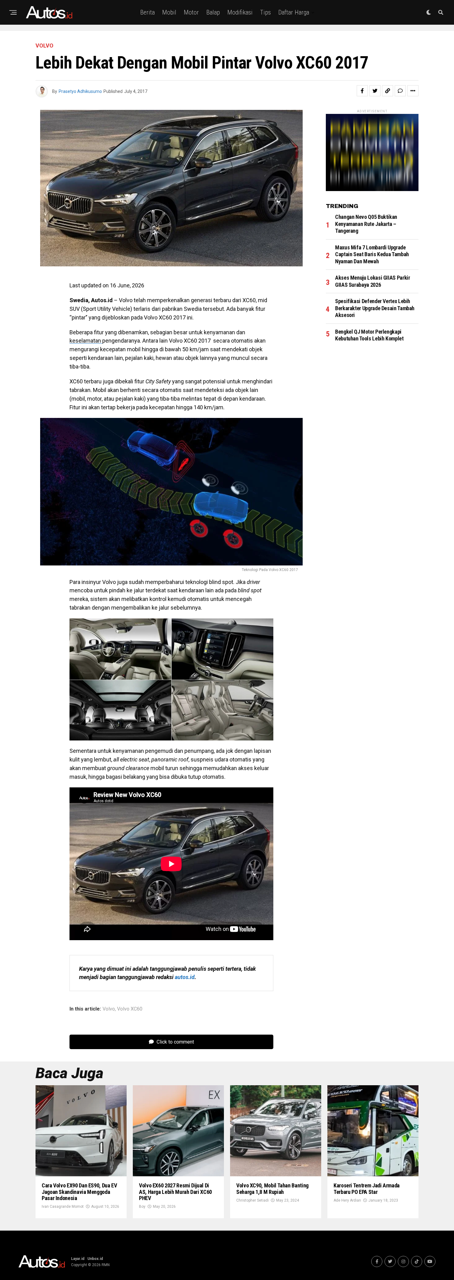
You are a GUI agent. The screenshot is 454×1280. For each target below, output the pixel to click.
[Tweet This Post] (374, 90)
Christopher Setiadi (252, 1200)
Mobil (169, 12)
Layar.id (77, 1259)
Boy (142, 1206)
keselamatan (85, 340)
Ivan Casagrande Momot (63, 1206)
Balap (213, 12)
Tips (265, 12)
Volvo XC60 (129, 1009)
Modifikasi (240, 12)
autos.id (185, 977)
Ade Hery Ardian (347, 1200)
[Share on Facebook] (362, 90)
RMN (106, 1265)
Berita (147, 12)
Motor (191, 12)
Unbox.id (95, 1259)
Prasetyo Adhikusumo (80, 91)
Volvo (109, 1009)
